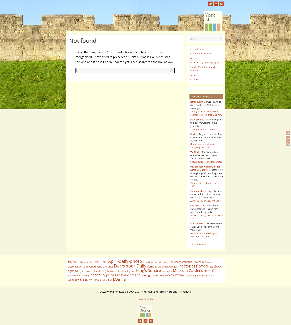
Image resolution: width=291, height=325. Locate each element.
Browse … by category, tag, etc (205, 62)
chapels (98, 266)
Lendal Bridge (167, 271)
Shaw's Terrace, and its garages (206, 161)
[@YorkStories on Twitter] (288, 133)
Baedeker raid (161, 261)
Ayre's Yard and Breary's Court (205, 200)
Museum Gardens (188, 270)
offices (207, 271)
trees (84, 279)
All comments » (198, 244)
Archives (194, 58)
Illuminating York (126, 271)
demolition (154, 266)
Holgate (105, 271)
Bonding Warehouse (180, 262)
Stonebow (73, 279)
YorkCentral (117, 279)
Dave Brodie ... (197, 119)
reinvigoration (150, 275)
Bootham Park (85, 266)
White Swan (95, 279)
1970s (72, 262)
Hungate (114, 271)
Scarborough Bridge (194, 275)
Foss (210, 266)
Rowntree (176, 275)
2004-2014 (80, 262)
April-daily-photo (125, 261)
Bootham (198, 262)
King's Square (148, 270)
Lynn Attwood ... (198, 223)
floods (202, 266)
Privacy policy (145, 299)
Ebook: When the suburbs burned (203, 69)
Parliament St (74, 275)
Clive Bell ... (196, 205)
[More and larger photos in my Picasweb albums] (288, 143)
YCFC (104, 279)
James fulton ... (198, 101)
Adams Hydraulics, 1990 (202, 129)
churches (108, 266)
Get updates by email (201, 53)
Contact (194, 79)
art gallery (148, 261)
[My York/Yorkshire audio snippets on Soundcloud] (288, 138)
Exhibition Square (171, 266)
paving (85, 275)
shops (210, 275)
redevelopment (127, 275)
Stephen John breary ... (202, 191)
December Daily (130, 266)
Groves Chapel (92, 270)
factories (187, 266)
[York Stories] (145, 316)
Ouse (216, 270)
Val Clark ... (196, 152)
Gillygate (79, 270)
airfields (90, 262)
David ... (194, 134)
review (164, 275)
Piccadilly (97, 274)
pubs (110, 275)
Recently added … (199, 49)
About (193, 75)
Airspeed (101, 262)
